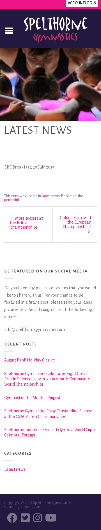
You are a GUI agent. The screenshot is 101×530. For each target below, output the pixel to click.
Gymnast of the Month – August (32, 397)
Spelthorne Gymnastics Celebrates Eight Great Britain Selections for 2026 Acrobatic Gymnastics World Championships (47, 378)
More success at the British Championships (26, 222)
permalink (12, 200)
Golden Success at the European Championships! (75, 222)
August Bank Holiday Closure (29, 360)
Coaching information (22, 506)
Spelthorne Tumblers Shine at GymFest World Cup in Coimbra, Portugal (50, 432)
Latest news (51, 196)
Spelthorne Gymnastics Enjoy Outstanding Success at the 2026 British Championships (48, 413)
